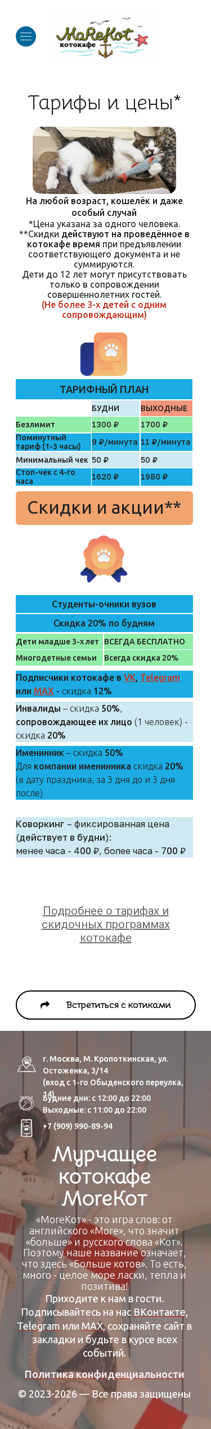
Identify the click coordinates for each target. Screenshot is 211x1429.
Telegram (160, 677)
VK (130, 677)
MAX (44, 691)
